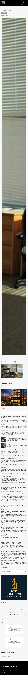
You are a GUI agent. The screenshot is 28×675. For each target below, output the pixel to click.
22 (21, 614)
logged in (9, 385)
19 (10, 614)
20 (14, 614)
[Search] (25, 412)
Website (21, 634)
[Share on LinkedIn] (16, 362)
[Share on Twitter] (10, 362)
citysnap (21, 646)
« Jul (2, 622)
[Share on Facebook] (6, 362)
